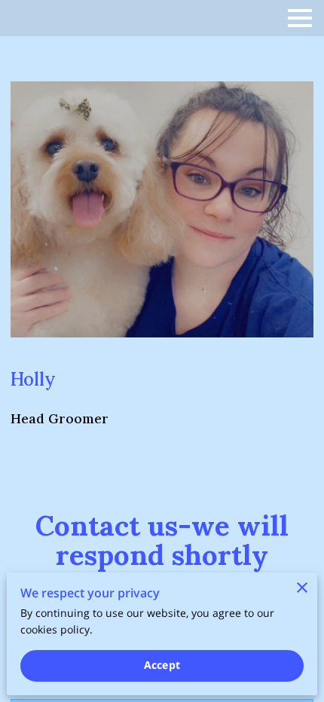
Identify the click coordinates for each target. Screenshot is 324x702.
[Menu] (300, 18)
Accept (162, 665)
